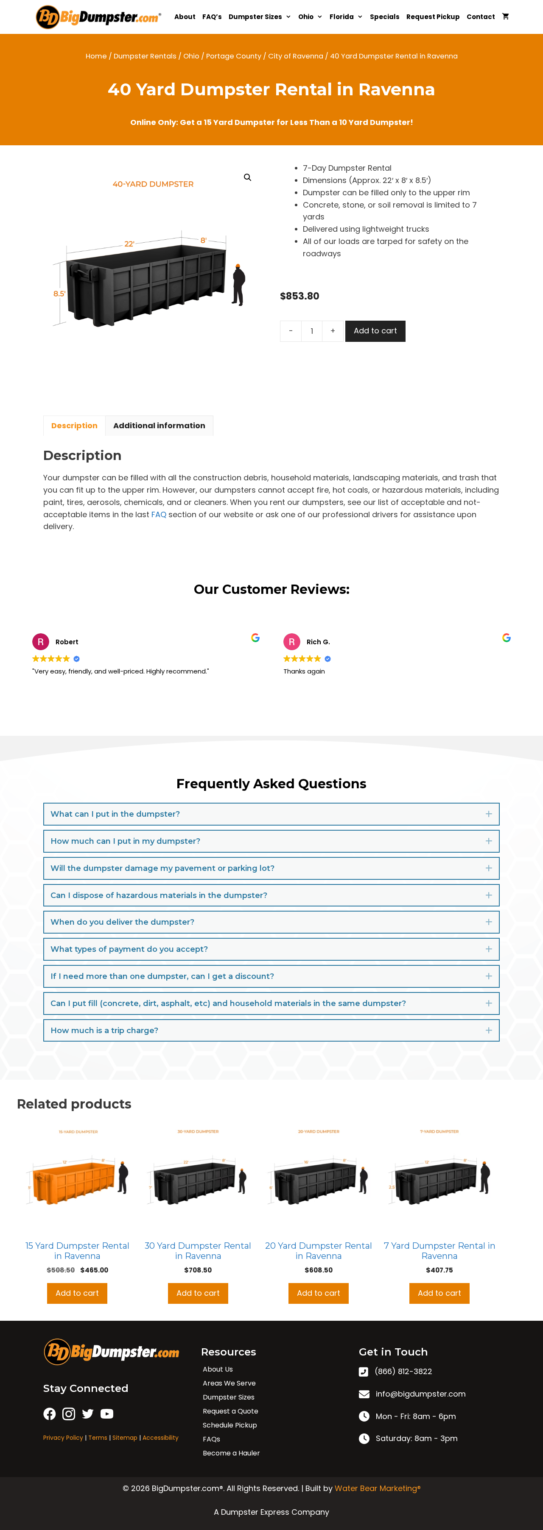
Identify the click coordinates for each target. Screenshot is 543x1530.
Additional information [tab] (159, 425)
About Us (218, 1369)
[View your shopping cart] (505, 17)
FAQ (158, 514)
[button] (247, 177)
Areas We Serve (229, 1383)
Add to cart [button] (77, 1293)
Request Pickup (433, 16)
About (185, 16)
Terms (97, 1437)
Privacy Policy (63, 1437)
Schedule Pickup (230, 1425)
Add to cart (375, 330)
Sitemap (124, 1437)
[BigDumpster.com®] (101, 17)
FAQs (211, 1439)
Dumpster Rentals (145, 56)
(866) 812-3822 (403, 1371)
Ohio (305, 16)
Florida (342, 16)
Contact (481, 16)
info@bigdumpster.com (421, 1394)
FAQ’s (212, 16)
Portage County (233, 56)
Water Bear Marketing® (378, 1488)
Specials (385, 16)
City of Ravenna (295, 56)
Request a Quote (230, 1411)
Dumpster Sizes (255, 16)
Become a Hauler (231, 1453)
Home (96, 56)
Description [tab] (74, 425)
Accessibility (161, 1437)
